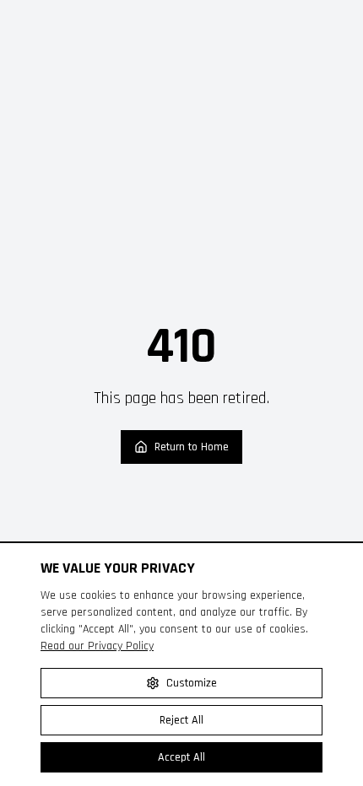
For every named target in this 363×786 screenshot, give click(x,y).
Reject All (181, 720)
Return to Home (191, 447)
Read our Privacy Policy (97, 646)
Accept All (181, 757)
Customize (191, 683)
